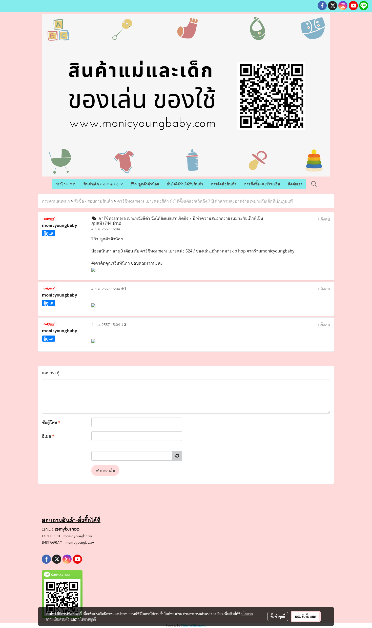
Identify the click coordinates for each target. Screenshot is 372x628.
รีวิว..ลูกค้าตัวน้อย (145, 184)
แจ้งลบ (324, 219)
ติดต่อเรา (295, 184)
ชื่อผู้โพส (51, 422)
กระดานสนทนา (56, 201)
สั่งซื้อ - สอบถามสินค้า (93, 201)
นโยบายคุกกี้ (87, 619)
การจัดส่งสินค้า (223, 184)
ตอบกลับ (107, 470)
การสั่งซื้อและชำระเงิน (262, 184)
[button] (314, 184)
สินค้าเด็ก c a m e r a (101, 184)
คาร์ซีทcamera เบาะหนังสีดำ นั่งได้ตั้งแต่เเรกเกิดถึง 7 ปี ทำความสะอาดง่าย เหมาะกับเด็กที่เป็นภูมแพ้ (205, 201)
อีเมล (48, 436)
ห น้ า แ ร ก (65, 184)
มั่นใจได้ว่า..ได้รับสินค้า (185, 184)
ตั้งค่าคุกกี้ (278, 616)
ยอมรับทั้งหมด (305, 616)
